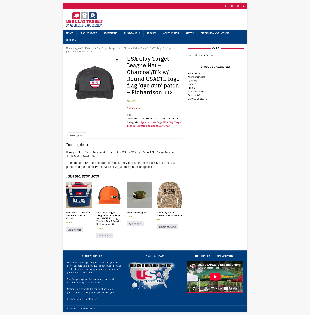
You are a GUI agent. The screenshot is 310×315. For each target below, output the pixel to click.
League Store (88, 33)
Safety (189, 33)
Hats (87, 48)
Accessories (171, 33)
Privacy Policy (75, 299)
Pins (190, 88)
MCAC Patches (196, 91)
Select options (167, 227)
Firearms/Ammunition (215, 33)
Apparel (152, 33)
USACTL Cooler (196, 99)
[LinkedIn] (244, 6)
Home (69, 33)
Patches (192, 81)
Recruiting (110, 33)
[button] (117, 61)
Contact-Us (91, 299)
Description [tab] (76, 135)
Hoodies (192, 73)
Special (71, 40)
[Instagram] (231, 6)
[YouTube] (238, 6)
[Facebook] (225, 6)
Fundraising (132, 33)
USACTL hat (163, 126)
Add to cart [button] (74, 230)
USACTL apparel (146, 126)
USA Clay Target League (84, 308)
